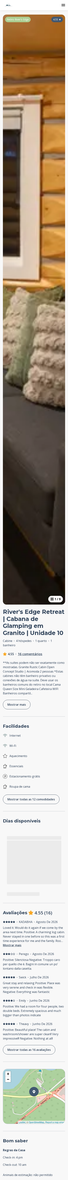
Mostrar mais (12, 945)
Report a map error (54, 1122)
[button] (38, 1101)
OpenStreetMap (36, 1122)
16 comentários (30, 654)
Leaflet (22, 1122)
